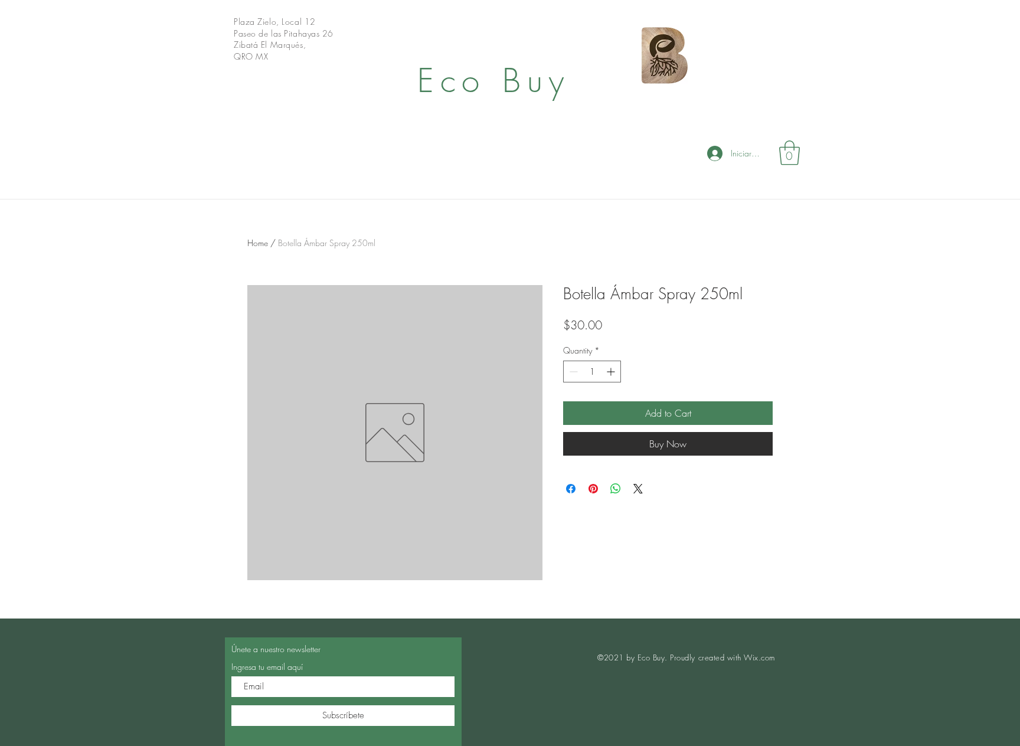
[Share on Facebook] (571, 489)
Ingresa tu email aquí (267, 667)
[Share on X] (638, 489)
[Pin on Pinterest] (593, 489)
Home (257, 242)
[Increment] (611, 371)
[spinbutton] (592, 371)
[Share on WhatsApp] (616, 489)
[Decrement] (572, 371)
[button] (789, 152)
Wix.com (759, 657)
